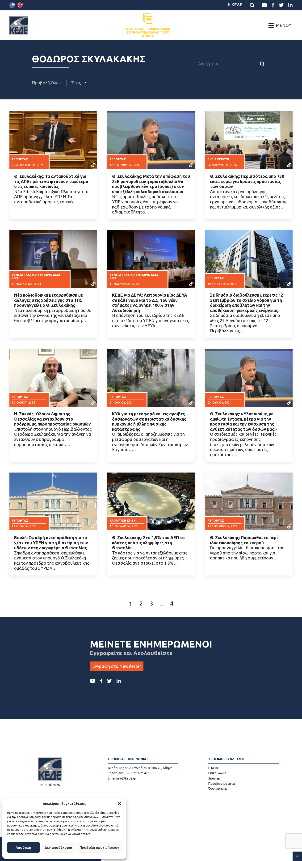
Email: (112, 778)
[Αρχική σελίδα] (18, 25)
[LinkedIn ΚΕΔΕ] (290, 5)
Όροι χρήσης (217, 788)
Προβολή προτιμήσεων (99, 847)
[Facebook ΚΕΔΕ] (273, 5)
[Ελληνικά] (12, 5)
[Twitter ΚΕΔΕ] (281, 5)
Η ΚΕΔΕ (235, 4)
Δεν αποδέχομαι (58, 847)
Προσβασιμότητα (221, 783)
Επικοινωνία (217, 773)
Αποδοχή (23, 847)
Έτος (76, 82)
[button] (119, 803)
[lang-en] (20, 5)
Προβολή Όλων (47, 82)
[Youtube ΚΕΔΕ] (264, 5)
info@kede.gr (126, 778)
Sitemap (214, 778)
